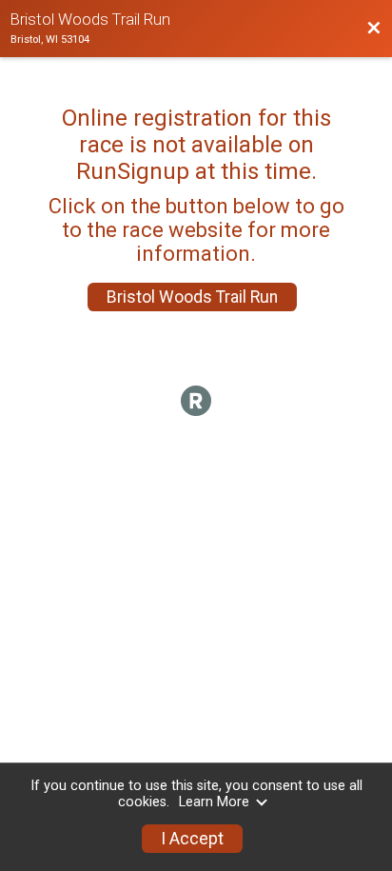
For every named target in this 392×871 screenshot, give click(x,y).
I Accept (192, 838)
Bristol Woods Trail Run (192, 297)
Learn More (214, 802)
